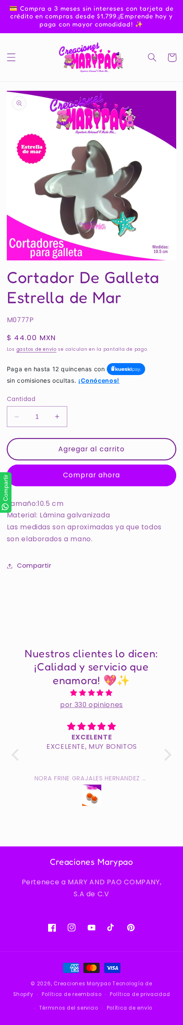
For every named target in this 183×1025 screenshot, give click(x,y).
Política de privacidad (140, 994)
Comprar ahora (91, 475)
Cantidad (21, 399)
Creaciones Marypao (82, 983)
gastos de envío (37, 349)
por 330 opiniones (91, 705)
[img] (91, 693)
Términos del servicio (68, 1008)
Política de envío (130, 1008)
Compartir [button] (34, 565)
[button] (11, 57)
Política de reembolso (71, 994)
